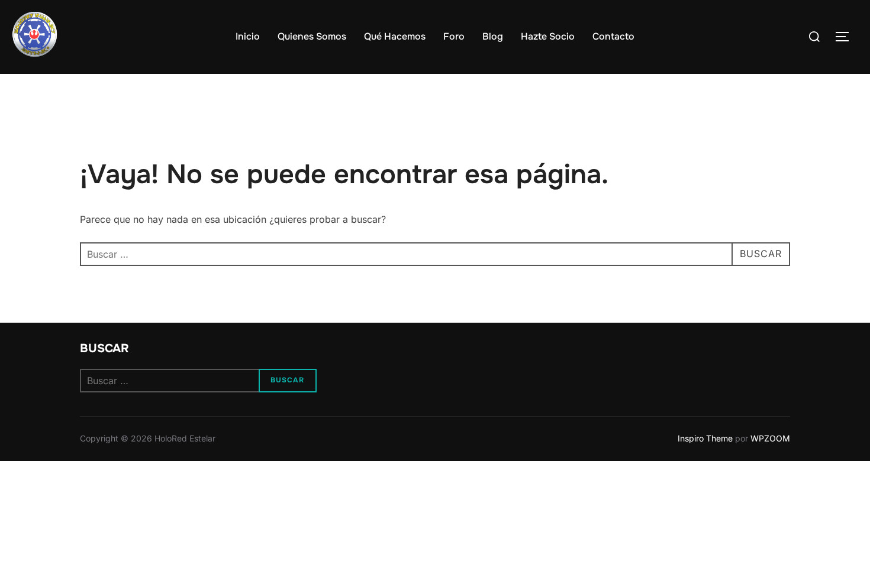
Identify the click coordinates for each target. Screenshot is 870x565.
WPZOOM (770, 438)
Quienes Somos (312, 36)
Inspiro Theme (705, 438)
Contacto (613, 36)
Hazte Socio (548, 36)
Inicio (248, 36)
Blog (492, 36)
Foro (454, 36)
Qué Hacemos (395, 36)
